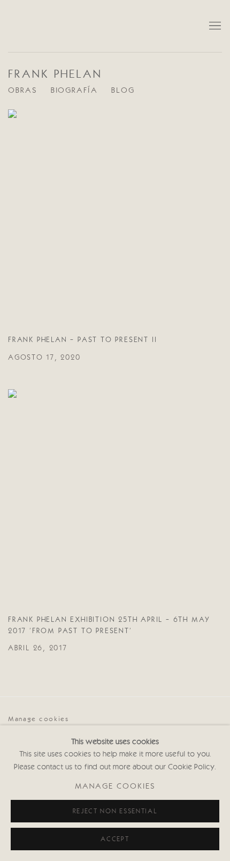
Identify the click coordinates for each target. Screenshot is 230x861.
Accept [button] (115, 839)
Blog (123, 90)
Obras (22, 90)
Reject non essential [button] (115, 811)
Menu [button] (214, 26)
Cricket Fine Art (104, 26)
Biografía (74, 90)
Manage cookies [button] (38, 719)
